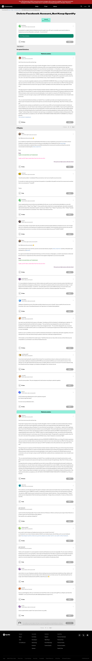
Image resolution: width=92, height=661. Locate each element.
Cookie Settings (28, 658)
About (20, 636)
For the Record (22, 642)
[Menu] (89, 6)
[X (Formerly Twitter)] (83, 635)
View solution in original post (24, 117)
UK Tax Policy (57, 658)
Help (36, 6)
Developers (34, 639)
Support (46, 636)
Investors (34, 645)
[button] (73, 26)
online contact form (37, 146)
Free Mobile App (48, 642)
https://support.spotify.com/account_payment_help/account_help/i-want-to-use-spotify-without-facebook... (45, 535)
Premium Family (60, 642)
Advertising (34, 642)
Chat (45, 6)
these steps (54, 2)
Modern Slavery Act (49, 658)
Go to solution (46, 20)
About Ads (35, 658)
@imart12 (28, 250)
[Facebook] (87, 635)
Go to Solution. (26, 36)
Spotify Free (60, 648)
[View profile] (19, 26)
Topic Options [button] (20, 46)
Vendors (33, 648)
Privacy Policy (20, 658)
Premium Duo (60, 639)
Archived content (17, 10)
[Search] (81, 6)
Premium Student (61, 645)
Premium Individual (61, 636)
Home (9, 10)
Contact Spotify (48, 645)
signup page (63, 143)
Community (8, 6)
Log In (85, 6)
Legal (4, 658)
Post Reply (69, 623)
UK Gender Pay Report (66, 658)
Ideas (55, 6)
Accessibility (41, 658)
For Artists (34, 636)
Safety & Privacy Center (11, 658)
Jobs (20, 639)
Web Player (47, 639)
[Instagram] (79, 635)
